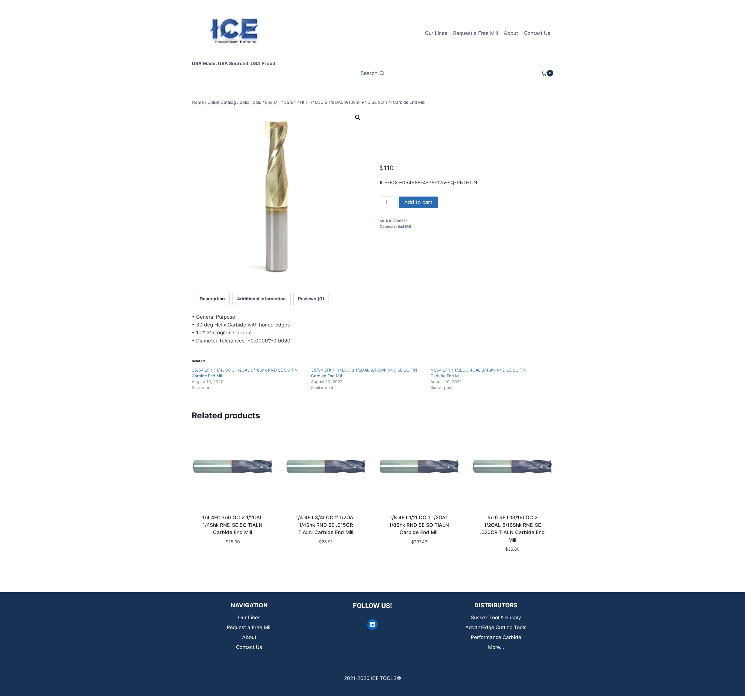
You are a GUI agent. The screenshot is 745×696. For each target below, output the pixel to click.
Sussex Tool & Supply (496, 617)
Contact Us (537, 33)
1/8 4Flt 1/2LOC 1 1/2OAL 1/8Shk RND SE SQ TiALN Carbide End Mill (419, 525)
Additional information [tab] (261, 298)
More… (496, 647)
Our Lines (436, 33)
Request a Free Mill (475, 33)
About (511, 33)
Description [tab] (212, 298)
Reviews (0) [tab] (311, 298)
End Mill (404, 226)
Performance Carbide (496, 637)
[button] (357, 117)
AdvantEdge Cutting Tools (495, 627)
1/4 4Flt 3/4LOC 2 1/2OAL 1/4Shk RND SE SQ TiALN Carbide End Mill (232, 525)
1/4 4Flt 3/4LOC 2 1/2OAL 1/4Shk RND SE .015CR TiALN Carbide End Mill (326, 525)
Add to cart (418, 202)
